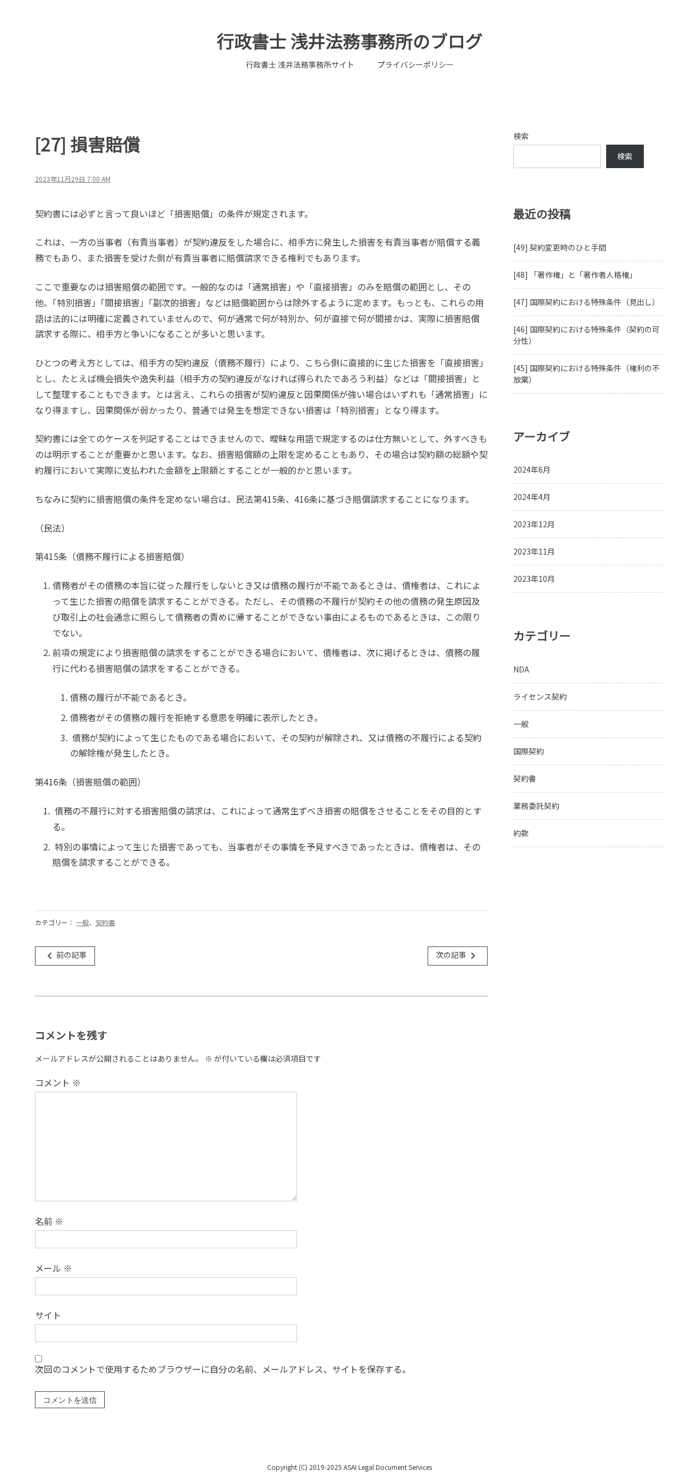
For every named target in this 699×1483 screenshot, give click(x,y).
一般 (82, 922)
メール (53, 1267)
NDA (521, 669)
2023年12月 (534, 524)
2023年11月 (534, 551)
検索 (521, 135)
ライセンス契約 (540, 696)
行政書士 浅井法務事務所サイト (300, 64)
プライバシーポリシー (415, 64)
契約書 (105, 922)
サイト (48, 1314)
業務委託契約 (536, 805)
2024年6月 (531, 469)
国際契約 (528, 751)
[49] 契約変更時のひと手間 (559, 247)
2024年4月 (531, 496)
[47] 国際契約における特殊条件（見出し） (586, 301)
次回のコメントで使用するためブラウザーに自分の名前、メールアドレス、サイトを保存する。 (223, 1368)
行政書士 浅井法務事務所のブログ (350, 40)
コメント (58, 1082)
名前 (49, 1221)
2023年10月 (534, 578)
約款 (521, 832)
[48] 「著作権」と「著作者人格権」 (575, 274)
